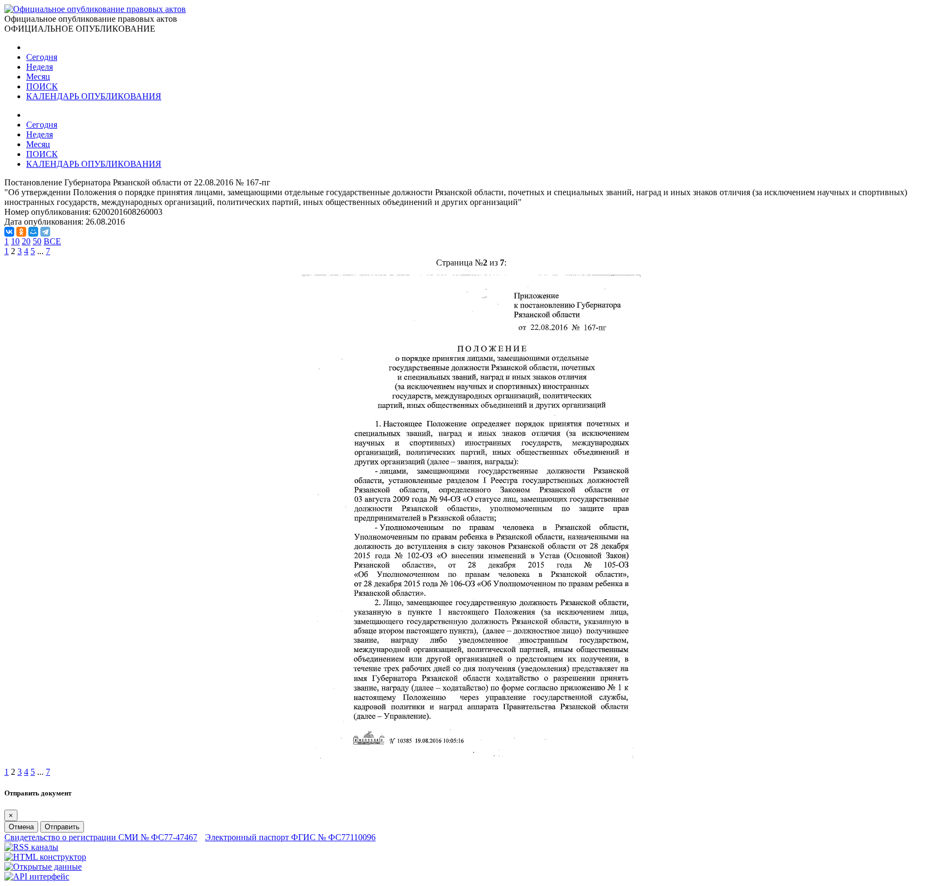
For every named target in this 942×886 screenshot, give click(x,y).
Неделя (39, 66)
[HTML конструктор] (45, 856)
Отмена (21, 827)
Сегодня (41, 57)
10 (15, 241)
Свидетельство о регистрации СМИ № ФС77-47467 (100, 837)
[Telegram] (45, 232)
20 (26, 241)
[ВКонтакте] (9, 232)
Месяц (38, 76)
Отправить (62, 827)
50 (37, 241)
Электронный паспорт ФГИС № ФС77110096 (290, 837)
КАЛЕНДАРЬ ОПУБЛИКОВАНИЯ (93, 96)
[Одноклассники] (21, 232)
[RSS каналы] (31, 847)
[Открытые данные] (43, 866)
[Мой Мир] (33, 232)
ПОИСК (42, 86)
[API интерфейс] (36, 876)
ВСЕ (52, 241)
